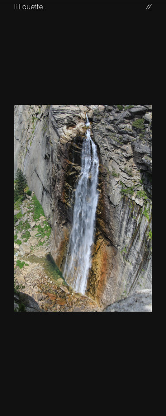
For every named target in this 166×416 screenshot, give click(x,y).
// (149, 7)
